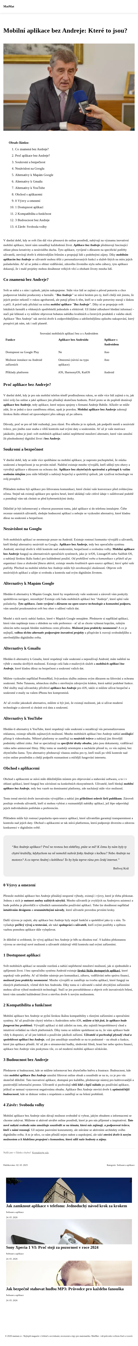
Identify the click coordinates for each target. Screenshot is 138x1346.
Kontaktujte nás (40, 1152)
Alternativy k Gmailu (29, 181)
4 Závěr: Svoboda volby (31, 226)
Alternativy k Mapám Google (34, 175)
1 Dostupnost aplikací (29, 207)
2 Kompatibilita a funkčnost (33, 213)
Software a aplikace (126, 1165)
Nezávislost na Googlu (29, 168)
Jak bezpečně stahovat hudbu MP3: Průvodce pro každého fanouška (65, 1289)
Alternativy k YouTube (30, 188)
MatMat (8, 6)
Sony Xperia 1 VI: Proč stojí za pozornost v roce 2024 (52, 1247)
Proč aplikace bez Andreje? (32, 155)
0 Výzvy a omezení (27, 201)
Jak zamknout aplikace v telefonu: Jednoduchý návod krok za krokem (66, 1206)
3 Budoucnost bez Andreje (32, 220)
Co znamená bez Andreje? (32, 149)
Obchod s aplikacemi (28, 194)
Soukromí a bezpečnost (30, 162)
